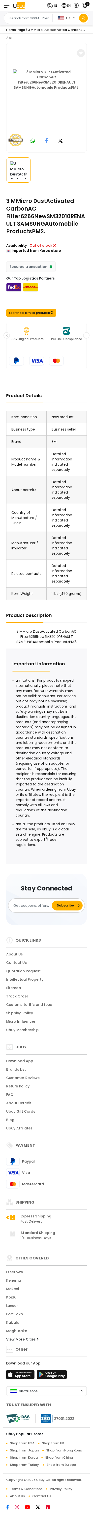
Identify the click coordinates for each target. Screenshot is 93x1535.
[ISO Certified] (55, 1418)
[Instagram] (20, 1507)
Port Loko (14, 1314)
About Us (14, 954)
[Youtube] (30, 1507)
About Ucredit (18, 1103)
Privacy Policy (61, 1489)
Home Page (15, 29)
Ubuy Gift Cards (20, 1111)
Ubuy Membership (22, 1029)
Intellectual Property (24, 979)
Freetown (14, 1272)
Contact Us (16, 962)
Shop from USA (22, 1443)
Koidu (11, 1297)
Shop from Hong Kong (64, 1450)
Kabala (12, 1322)
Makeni (12, 1288)
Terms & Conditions (26, 1489)
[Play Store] (52, 1376)
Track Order (17, 996)
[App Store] (21, 1376)
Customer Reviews (23, 1077)
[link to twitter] (60, 141)
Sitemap (13, 987)
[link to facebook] (46, 141)
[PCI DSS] (18, 1418)
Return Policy (18, 1086)
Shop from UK (53, 1443)
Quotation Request (23, 971)
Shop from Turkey (24, 1464)
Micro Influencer (20, 1021)
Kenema (13, 1280)
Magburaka (16, 1330)
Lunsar (12, 1305)
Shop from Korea (24, 1457)
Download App (19, 1061)
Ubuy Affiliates (19, 1128)
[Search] (83, 18)
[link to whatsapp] (33, 141)
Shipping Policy (19, 1013)
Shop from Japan (24, 1450)
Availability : (17, 245)
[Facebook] (10, 1507)
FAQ (9, 1094)
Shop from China (59, 1457)
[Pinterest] (50, 1507)
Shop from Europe (61, 1464)
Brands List (16, 1069)
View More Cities (21, 1339)
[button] (53, 5)
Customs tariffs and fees (29, 1004)
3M (9, 38)
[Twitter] (41, 1507)
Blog (10, 1119)
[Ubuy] (19, 5)
